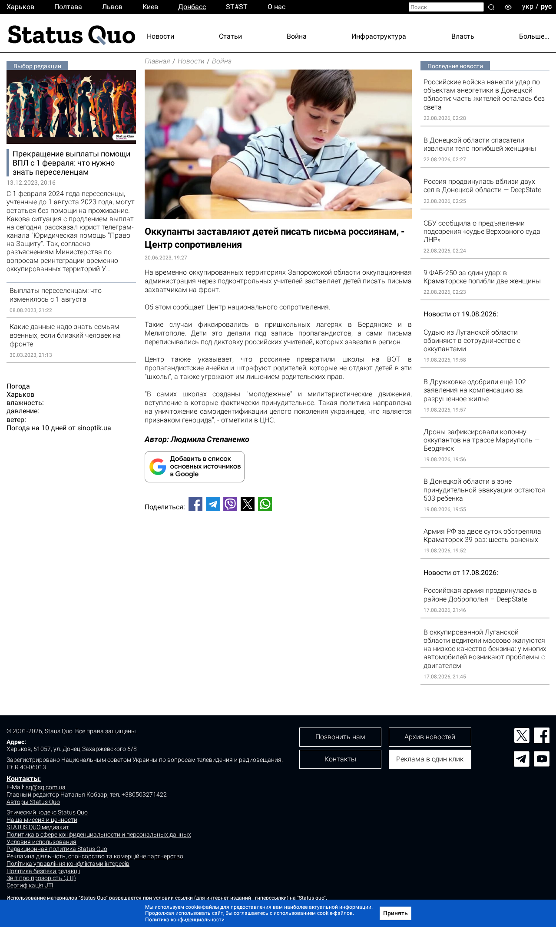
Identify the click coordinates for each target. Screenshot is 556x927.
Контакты (23, 778)
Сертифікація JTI (30, 885)
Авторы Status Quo (33, 801)
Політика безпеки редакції (43, 870)
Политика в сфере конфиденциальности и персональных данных (99, 834)
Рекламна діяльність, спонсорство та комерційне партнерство (95, 856)
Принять (395, 913)
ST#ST (237, 7)
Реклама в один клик (429, 759)
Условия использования (41, 841)
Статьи (230, 36)
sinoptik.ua (94, 428)
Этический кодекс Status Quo (47, 812)
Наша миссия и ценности (42, 819)
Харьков (20, 7)
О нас (276, 7)
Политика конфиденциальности (185, 920)
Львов (112, 7)
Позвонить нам (340, 737)
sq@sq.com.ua (46, 787)
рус (546, 6)
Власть (462, 36)
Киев (150, 7)
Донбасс (192, 7)
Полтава (68, 7)
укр (527, 6)
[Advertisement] (278, 546)
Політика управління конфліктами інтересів (68, 863)
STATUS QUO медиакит (38, 827)
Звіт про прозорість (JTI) (41, 877)
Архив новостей (429, 737)
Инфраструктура (378, 36)
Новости (160, 36)
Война (297, 36)
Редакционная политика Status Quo (57, 848)
